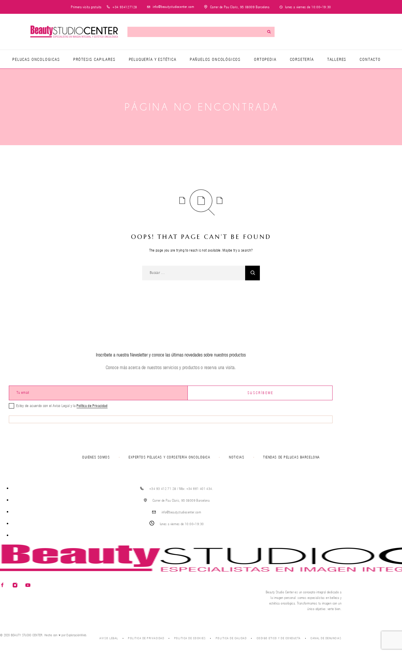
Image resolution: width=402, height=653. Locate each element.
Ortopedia (265, 59)
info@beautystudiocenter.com (173, 7)
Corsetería (302, 59)
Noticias (236, 457)
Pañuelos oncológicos (215, 59)
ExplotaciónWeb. (77, 635)
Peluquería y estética (153, 59)
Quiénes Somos (96, 457)
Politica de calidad (231, 638)
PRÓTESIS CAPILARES (94, 59)
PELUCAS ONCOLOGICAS (36, 59)
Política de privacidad (146, 638)
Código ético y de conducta (279, 638)
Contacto (370, 59)
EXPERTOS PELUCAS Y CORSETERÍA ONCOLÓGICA (169, 457)
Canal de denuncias (325, 638)
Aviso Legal (108, 638)
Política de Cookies (190, 638)
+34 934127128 (124, 7)
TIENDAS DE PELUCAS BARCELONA (291, 457)
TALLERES (337, 59)
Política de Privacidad (92, 405)
